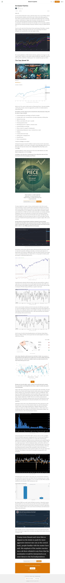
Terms (33, 576)
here (22, 141)
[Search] (51, 2)
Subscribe (57, 1)
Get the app (37, 578)
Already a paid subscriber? (32, 570)
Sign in (62, 1)
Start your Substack (30, 578)
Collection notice (37, 576)
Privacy (31, 576)
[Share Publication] (53, 2)
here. (19, 148)
